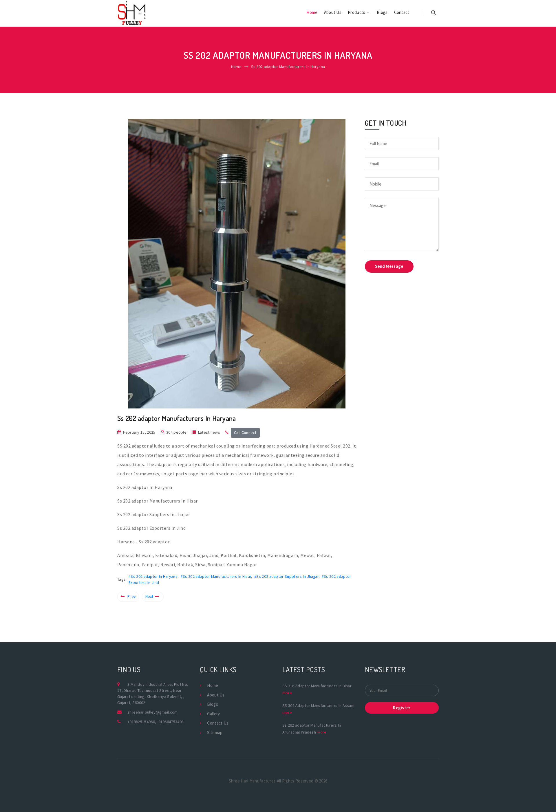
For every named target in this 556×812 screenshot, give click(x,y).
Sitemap (214, 732)
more (287, 692)
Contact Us (217, 723)
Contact (401, 12)
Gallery (213, 713)
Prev (131, 596)
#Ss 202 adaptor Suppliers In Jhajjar (286, 576)
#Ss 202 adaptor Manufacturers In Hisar (216, 576)
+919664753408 (170, 721)
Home (311, 12)
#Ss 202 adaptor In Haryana (153, 576)
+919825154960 (141, 721)
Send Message (389, 266)
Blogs (382, 12)
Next (149, 596)
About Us (332, 12)
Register (401, 707)
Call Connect (245, 432)
